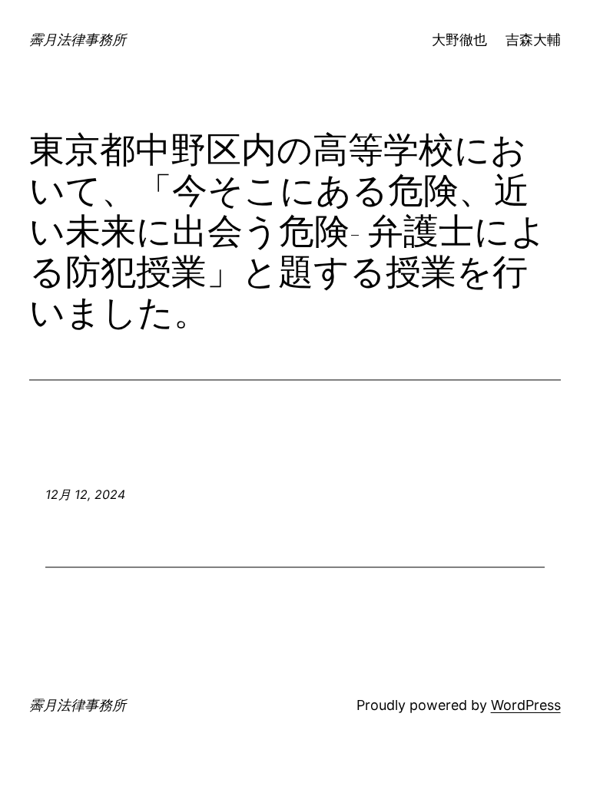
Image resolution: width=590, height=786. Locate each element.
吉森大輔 (533, 39)
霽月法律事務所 (77, 39)
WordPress (526, 705)
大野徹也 (459, 39)
